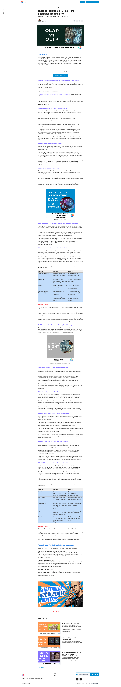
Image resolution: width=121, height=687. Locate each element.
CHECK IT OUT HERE (60, 75)
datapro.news (41, 7)
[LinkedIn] (77, 679)
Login (83, 2)
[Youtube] (80, 679)
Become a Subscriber (92, 2)
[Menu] (100, 2)
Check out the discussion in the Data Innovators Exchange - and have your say (54, 94)
